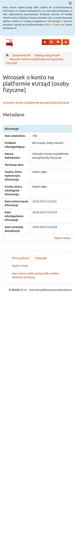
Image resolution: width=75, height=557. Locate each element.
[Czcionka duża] (58, 42)
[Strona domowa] (7, 55)
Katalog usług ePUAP (47, 55)
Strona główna (20, 258)
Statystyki (41, 258)
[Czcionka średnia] (51, 42)
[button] (70, 3)
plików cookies (52, 24)
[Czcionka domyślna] (45, 42)
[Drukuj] (65, 42)
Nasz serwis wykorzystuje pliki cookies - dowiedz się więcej (36, 275)
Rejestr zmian (62, 238)
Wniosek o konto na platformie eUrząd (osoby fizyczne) (36, 102)
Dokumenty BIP (21, 55)
